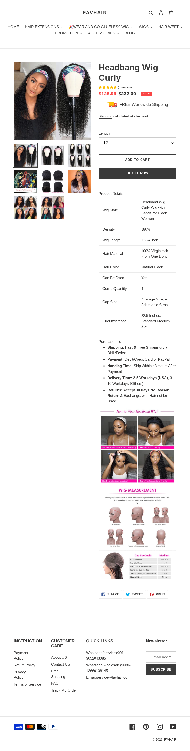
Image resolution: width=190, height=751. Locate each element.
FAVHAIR (95, 12)
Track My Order (64, 690)
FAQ (55, 683)
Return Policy (24, 665)
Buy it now (137, 173)
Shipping (105, 116)
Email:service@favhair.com (108, 677)
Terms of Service (27, 684)
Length (104, 133)
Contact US (60, 664)
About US (59, 657)
